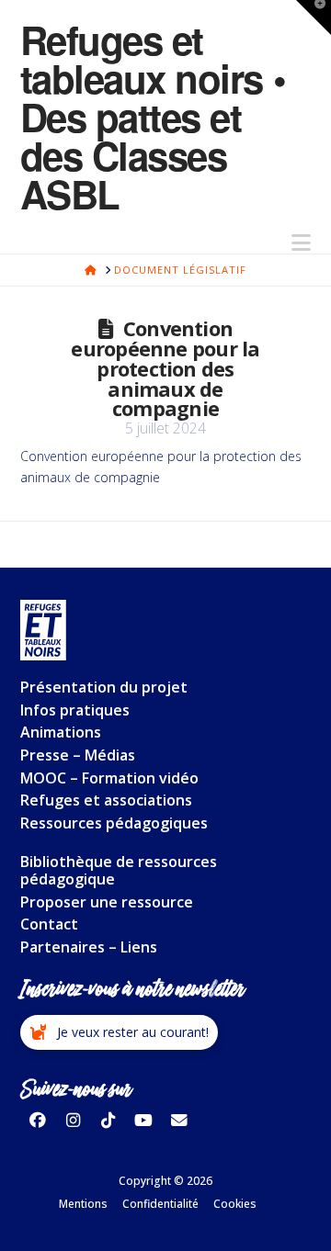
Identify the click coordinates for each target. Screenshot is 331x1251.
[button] (301, 242)
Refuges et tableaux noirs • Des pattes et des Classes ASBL (152, 116)
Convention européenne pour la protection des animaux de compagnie (165, 368)
